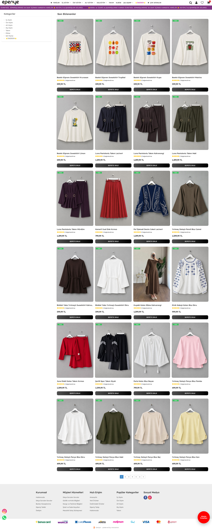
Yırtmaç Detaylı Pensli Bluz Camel (186, 229)
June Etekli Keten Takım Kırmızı (70, 381)
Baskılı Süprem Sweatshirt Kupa (147, 77)
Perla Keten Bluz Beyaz (144, 381)
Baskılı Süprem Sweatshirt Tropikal (110, 77)
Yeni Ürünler (94, 501)
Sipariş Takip (94, 507)
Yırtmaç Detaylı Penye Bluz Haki (109, 457)
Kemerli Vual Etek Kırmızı (106, 229)
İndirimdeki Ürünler (97, 504)
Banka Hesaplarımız (43, 504)
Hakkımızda (40, 497)
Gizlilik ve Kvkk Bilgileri (71, 501)
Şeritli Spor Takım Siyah (105, 381)
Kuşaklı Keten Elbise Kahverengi (147, 305)
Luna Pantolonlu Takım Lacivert (109, 153)
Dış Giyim (101, 3)
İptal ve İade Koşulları (71, 507)
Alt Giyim (89, 3)
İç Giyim (65, 3)
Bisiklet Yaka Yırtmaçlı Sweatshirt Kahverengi (75, 305)
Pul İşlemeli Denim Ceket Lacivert (148, 229)
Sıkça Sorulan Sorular (44, 501)
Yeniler (56, 3)
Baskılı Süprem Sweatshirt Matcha (187, 77)
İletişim (38, 510)
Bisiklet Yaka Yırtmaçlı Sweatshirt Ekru (112, 305)
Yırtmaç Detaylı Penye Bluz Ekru (71, 457)
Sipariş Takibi (41, 507)
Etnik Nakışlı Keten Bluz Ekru (184, 305)
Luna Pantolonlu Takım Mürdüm (71, 229)
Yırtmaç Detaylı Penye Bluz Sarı (186, 457)
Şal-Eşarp (127, 3)
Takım (111, 3)
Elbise (118, 3)
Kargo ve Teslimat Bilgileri (72, 504)
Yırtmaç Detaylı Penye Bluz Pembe (187, 381)
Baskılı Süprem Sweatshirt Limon (71, 153)
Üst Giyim (77, 3)
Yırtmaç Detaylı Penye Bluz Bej (147, 457)
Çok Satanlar (155, 3)
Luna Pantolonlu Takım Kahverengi (149, 153)
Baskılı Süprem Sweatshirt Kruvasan (72, 77)
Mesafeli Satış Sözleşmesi (72, 510)
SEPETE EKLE (75, 90)
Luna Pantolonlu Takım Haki (184, 153)
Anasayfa (93, 497)
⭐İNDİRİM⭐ (140, 3)
